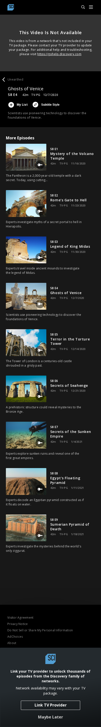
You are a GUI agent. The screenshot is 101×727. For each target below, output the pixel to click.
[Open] (91, 7)
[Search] (81, 7)
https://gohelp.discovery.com (59, 54)
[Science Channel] (10, 7)
